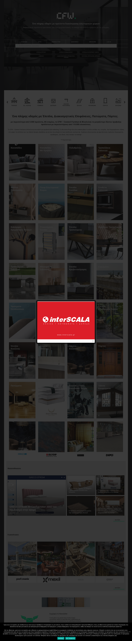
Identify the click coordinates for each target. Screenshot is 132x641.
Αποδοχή (60, 638)
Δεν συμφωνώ (70, 638)
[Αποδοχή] (130, 632)
